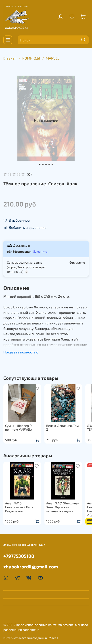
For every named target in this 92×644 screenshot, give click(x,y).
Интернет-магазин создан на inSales (30, 638)
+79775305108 (18, 556)
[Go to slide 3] (46, 164)
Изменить (40, 251)
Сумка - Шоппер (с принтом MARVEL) (18, 427)
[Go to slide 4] (49, 164)
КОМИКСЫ (31, 58)
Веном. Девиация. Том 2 (62, 427)
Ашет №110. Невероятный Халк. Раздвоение (19, 507)
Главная (10, 58)
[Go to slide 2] (43, 164)
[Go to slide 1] (39, 164)
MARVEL (52, 58)
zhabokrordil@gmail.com (30, 566)
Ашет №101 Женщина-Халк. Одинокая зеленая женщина (62, 507)
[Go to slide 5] (52, 164)
